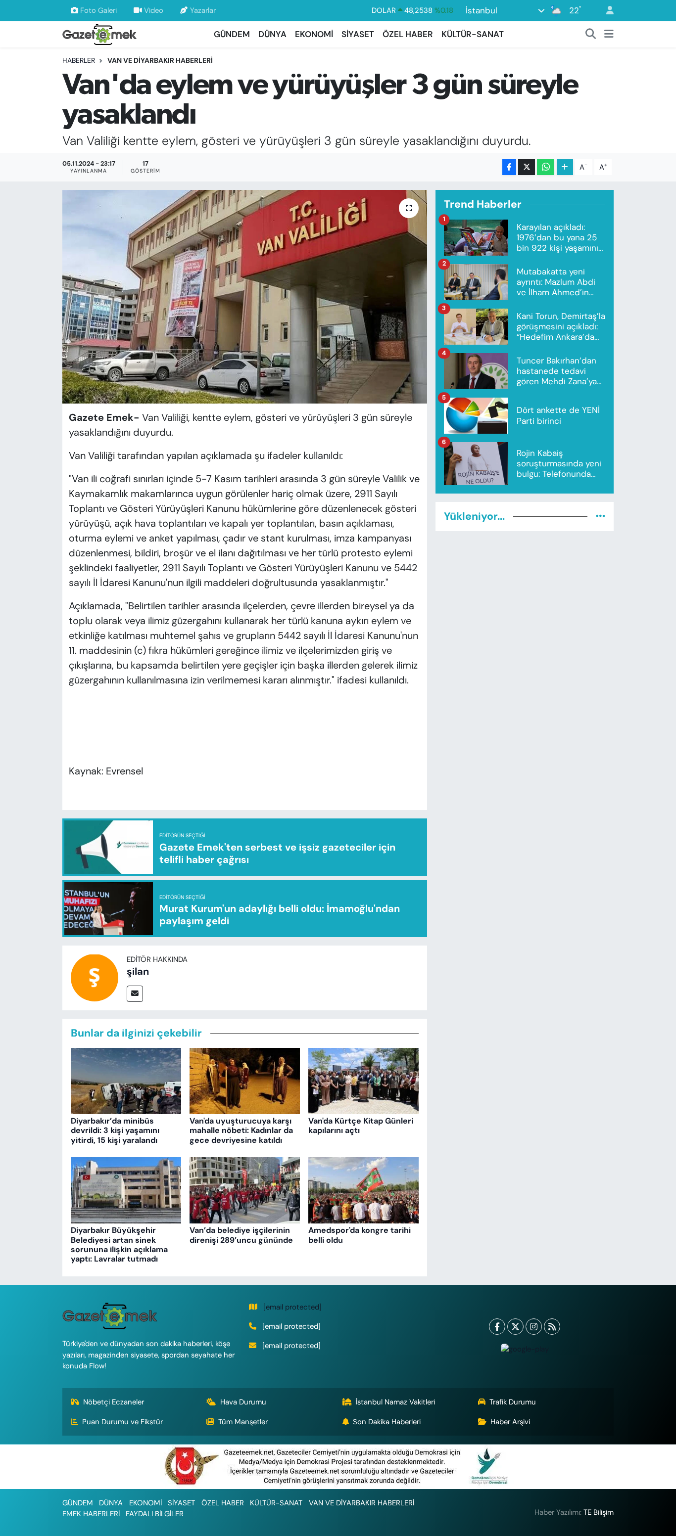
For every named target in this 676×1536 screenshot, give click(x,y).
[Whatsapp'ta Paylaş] (545, 167)
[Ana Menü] (609, 34)
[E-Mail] (135, 994)
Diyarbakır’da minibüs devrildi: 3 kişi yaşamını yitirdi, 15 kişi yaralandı (115, 1130)
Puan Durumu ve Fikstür (122, 1422)
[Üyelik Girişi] (606, 10)
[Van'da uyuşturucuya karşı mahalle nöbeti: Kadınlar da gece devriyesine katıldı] (245, 1080)
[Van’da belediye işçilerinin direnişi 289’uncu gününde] (245, 1189)
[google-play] (524, 1349)
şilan (138, 971)
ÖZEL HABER (408, 34)
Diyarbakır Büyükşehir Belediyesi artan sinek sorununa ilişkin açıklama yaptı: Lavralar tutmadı (119, 1244)
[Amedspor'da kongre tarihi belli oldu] (363, 1189)
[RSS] (552, 1326)
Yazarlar (203, 10)
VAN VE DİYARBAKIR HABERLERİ (160, 60)
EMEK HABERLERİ (91, 1514)
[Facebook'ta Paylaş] (509, 167)
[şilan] (94, 977)
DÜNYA (272, 34)
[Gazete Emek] (99, 33)
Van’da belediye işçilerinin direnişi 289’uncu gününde (241, 1235)
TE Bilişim (598, 1512)
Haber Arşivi (510, 1422)
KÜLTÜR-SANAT (472, 34)
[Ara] (590, 34)
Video (153, 10)
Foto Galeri (98, 10)
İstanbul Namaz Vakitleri (395, 1402)
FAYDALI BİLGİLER (155, 1514)
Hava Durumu (243, 1402)
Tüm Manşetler (243, 1422)
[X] (515, 1326)
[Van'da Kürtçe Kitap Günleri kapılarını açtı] (363, 1080)
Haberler (78, 60)
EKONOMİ (314, 34)
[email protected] (292, 1307)
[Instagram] (534, 1326)
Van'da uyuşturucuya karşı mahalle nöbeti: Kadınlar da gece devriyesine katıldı (241, 1130)
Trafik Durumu (512, 1402)
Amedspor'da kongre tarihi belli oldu (359, 1235)
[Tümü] (600, 516)
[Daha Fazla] (565, 167)
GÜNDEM (232, 34)
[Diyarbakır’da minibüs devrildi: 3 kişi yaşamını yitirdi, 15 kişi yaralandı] (126, 1080)
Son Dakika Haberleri (387, 1422)
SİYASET (357, 34)
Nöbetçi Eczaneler (113, 1402)
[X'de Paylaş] (526, 167)
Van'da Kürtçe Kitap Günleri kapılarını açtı (360, 1125)
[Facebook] (497, 1326)
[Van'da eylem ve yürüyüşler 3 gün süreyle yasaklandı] (244, 297)
